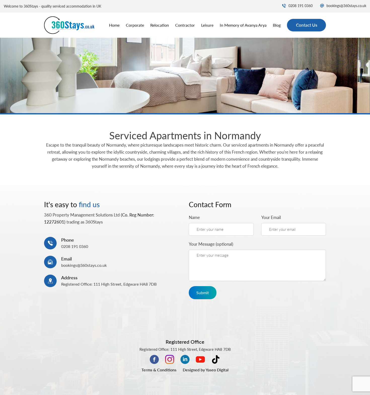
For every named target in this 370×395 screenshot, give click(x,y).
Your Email (271, 217)
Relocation (159, 25)
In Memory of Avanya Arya (243, 25)
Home (114, 25)
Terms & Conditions (158, 369)
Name (194, 217)
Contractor (185, 25)
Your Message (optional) (211, 244)
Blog (277, 25)
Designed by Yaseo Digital (206, 369)
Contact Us (306, 25)
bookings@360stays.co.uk (346, 6)
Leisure (207, 25)
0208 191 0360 (300, 6)
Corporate (135, 25)
